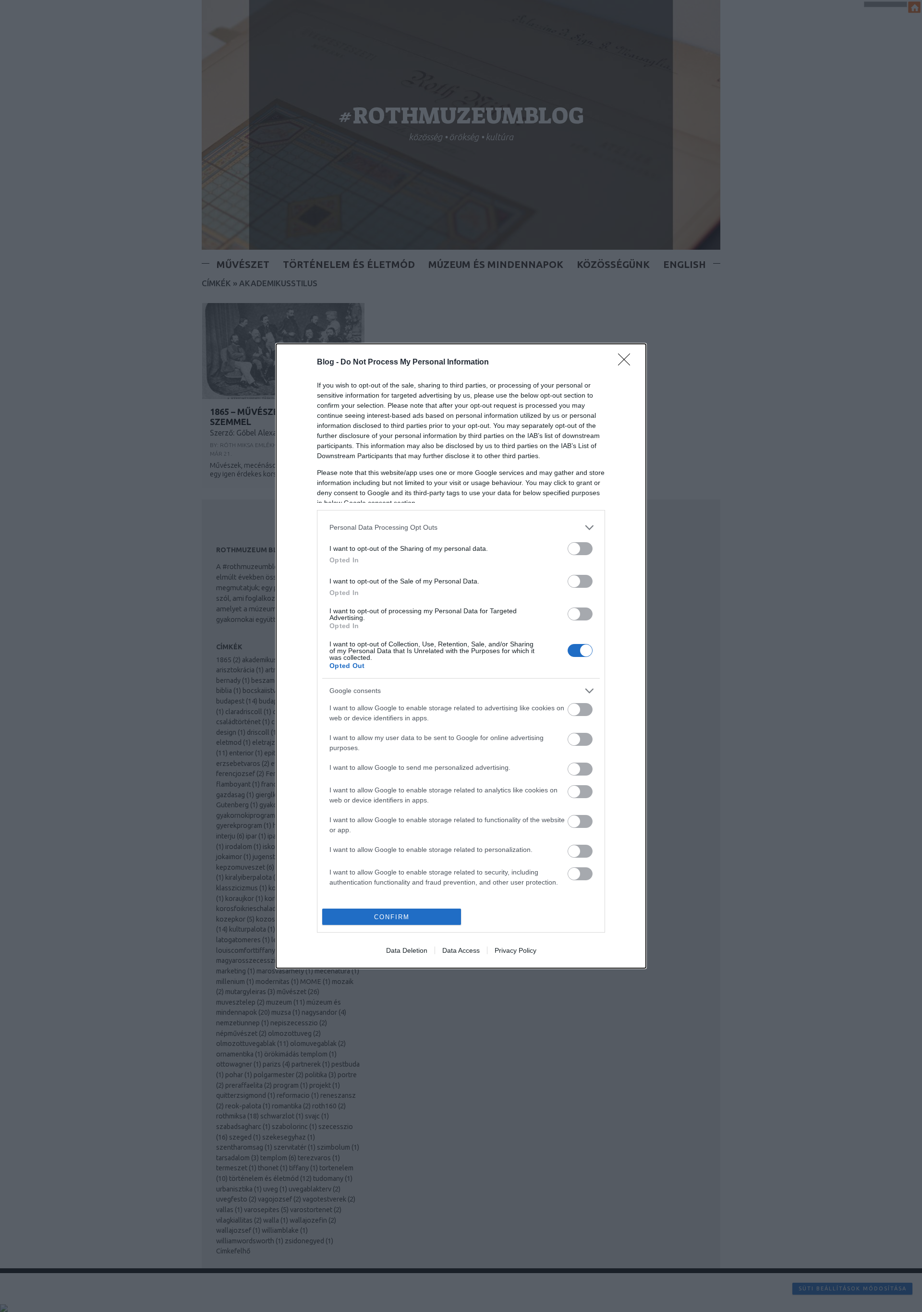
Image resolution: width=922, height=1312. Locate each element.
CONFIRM (392, 917)
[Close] (627, 362)
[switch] (580, 548)
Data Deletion (406, 950)
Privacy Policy (515, 950)
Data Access (461, 950)
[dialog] (461, 656)
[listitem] (461, 527)
